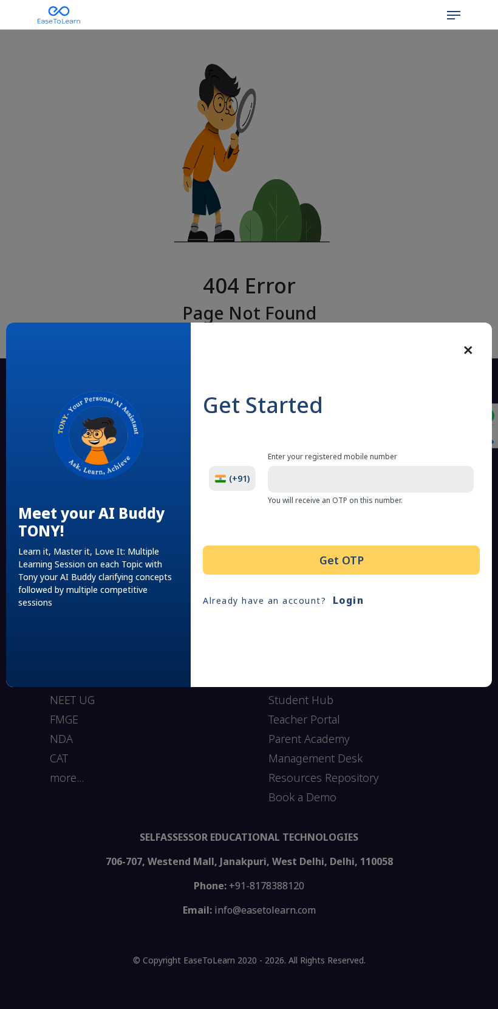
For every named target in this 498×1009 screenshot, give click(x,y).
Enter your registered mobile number (332, 457)
